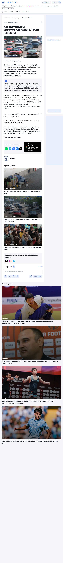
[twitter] (20, 148)
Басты (5, 18)
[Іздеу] (59, 2)
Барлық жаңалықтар (15, 18)
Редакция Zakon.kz (27, 18)
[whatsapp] (6, 148)
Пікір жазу (37, 276)
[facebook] (13, 148)
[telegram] (10, 148)
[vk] (17, 148)
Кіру (41, 266)
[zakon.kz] (12, 2)
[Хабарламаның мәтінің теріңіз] (23, 271)
